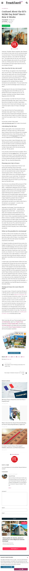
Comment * (4, 491)
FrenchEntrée (6, 22)
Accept (20, 569)
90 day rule (9, 359)
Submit (14, 518)
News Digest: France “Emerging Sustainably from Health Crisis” (15, 365)
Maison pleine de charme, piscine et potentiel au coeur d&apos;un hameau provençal (13, 539)
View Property (14, 548)
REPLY (10, 487)
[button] (14, 400)
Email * (3, 513)
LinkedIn (19, 356)
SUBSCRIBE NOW (14, 353)
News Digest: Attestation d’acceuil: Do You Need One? (14, 373)
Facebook (9, 356)
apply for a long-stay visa (20, 294)
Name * (3, 507)
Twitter (14, 356)
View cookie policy (7, 567)
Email (23, 356)
